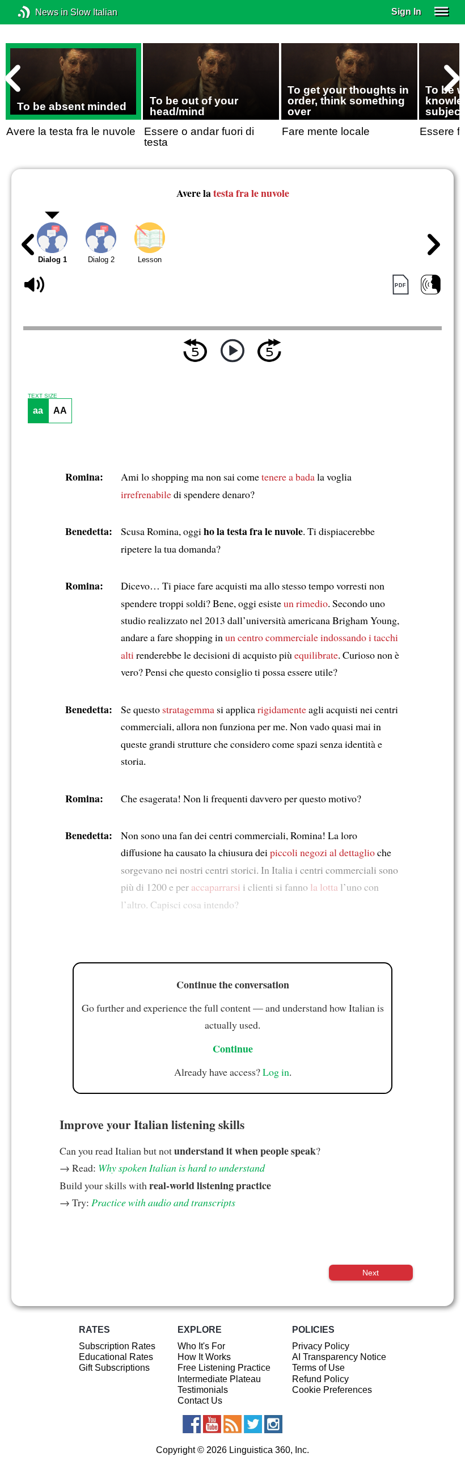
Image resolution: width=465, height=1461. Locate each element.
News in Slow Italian (41, 12)
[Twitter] (253, 1424)
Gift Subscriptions (114, 1367)
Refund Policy (320, 1379)
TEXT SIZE (42, 396)
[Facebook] (192, 1424)
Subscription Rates (117, 1346)
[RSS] (232, 1424)
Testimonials (202, 1390)
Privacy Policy (320, 1346)
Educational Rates (116, 1357)
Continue (233, 1048)
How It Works (204, 1357)
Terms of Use (318, 1367)
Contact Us (199, 1400)
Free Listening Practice (223, 1367)
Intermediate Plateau (219, 1379)
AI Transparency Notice (339, 1357)
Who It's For (201, 1346)
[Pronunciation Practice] (430, 285)
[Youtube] (212, 1424)
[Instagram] (273, 1424)
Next (370, 1272)
